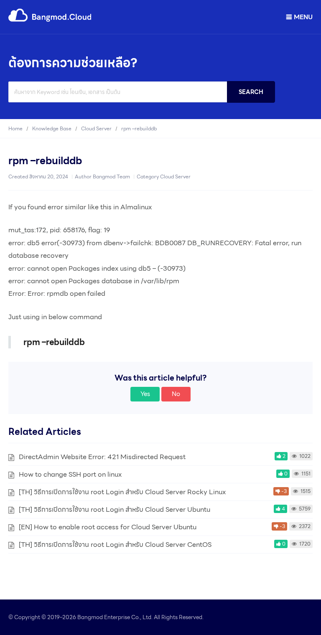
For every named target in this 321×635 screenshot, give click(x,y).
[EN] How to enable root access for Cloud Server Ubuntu (107, 527)
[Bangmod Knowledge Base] (50, 20)
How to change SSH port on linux (70, 474)
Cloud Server (175, 176)
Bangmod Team (111, 176)
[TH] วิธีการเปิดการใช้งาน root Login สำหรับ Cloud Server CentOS (115, 544)
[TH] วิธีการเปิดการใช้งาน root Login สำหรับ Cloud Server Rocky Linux (122, 492)
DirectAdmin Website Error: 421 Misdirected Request (102, 457)
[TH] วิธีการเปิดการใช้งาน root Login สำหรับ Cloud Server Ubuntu (114, 509)
